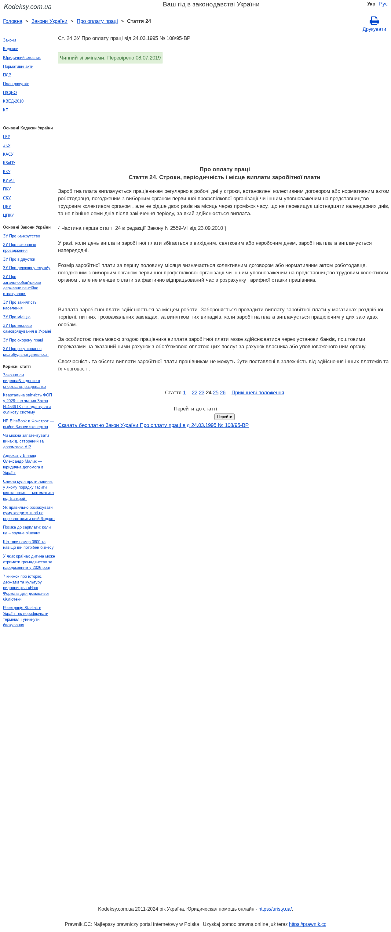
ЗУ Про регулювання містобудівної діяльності (26, 351)
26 (222, 392)
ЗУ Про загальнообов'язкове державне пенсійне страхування (22, 285)
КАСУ (8, 154)
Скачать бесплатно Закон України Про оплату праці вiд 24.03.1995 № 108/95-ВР (153, 425)
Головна (12, 21)
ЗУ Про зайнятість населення (20, 305)
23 (201, 392)
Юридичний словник (22, 57)
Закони (9, 40)
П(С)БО (10, 92)
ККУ (6, 171)
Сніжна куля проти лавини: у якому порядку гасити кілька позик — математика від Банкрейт (28, 490)
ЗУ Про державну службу (26, 268)
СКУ (7, 198)
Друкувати (374, 29)
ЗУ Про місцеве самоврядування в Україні (27, 328)
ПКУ (7, 189)
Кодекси (10, 48)
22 (194, 392)
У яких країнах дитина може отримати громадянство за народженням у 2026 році (29, 562)
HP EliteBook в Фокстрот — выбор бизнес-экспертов (28, 424)
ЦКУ (7, 206)
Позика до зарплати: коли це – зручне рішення (27, 530)
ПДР (7, 75)
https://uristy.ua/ (275, 909)
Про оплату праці (97, 21)
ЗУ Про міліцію (17, 317)
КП (5, 110)
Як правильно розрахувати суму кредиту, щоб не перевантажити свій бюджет (29, 513)
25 (215, 392)
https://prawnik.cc (307, 924)
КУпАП (9, 180)
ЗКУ (6, 145)
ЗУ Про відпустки (19, 259)
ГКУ (6, 136)
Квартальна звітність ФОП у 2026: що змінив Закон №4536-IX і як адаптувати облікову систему (27, 403)
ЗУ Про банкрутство (21, 236)
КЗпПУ (9, 163)
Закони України (49, 21)
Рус (383, 4)
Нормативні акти (18, 66)
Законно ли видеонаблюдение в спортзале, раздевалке (24, 380)
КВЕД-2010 (13, 101)
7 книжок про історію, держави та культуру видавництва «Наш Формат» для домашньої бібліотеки (26, 587)
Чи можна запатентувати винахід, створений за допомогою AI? (26, 441)
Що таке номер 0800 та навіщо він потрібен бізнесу (28, 545)
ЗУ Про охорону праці (23, 340)
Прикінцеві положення (258, 392)
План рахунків (16, 83)
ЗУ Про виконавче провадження (19, 247)
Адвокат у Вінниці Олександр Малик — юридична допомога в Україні (23, 464)
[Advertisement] (224, 116)
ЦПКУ (8, 215)
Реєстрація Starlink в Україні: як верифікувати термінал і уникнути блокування (25, 616)
